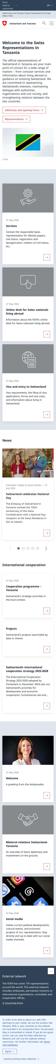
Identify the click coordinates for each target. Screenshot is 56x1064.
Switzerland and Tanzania (22, 23)
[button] (18, 548)
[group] (28, 494)
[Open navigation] (51, 23)
